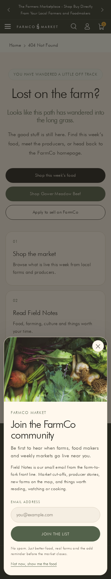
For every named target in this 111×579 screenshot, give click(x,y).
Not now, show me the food (34, 563)
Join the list (55, 533)
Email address (25, 502)
